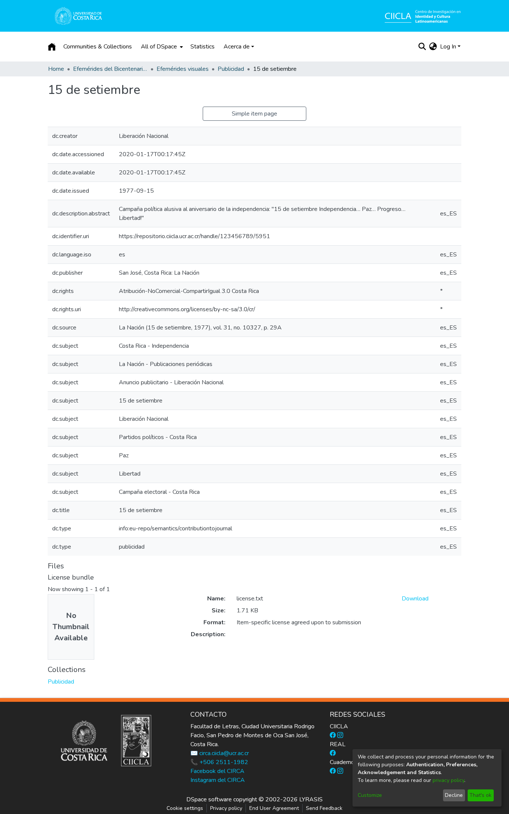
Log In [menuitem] (448, 46)
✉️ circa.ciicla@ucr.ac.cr (219, 753)
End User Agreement (274, 808)
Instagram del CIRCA (217, 780)
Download (415, 598)
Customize (370, 795)
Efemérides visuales (183, 69)
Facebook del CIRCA (217, 771)
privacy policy (448, 780)
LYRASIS (311, 799)
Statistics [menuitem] (202, 46)
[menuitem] (161, 46)
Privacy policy (226, 808)
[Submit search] (422, 46)
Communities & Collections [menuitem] (97, 46)
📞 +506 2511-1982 (219, 762)
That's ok (480, 795)
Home (56, 69)
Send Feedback (324, 808)
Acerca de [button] (237, 46)
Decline (454, 795)
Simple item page (254, 114)
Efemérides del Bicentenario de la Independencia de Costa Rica (110, 69)
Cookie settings (185, 808)
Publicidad (231, 69)
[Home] (52, 46)
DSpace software (209, 799)
